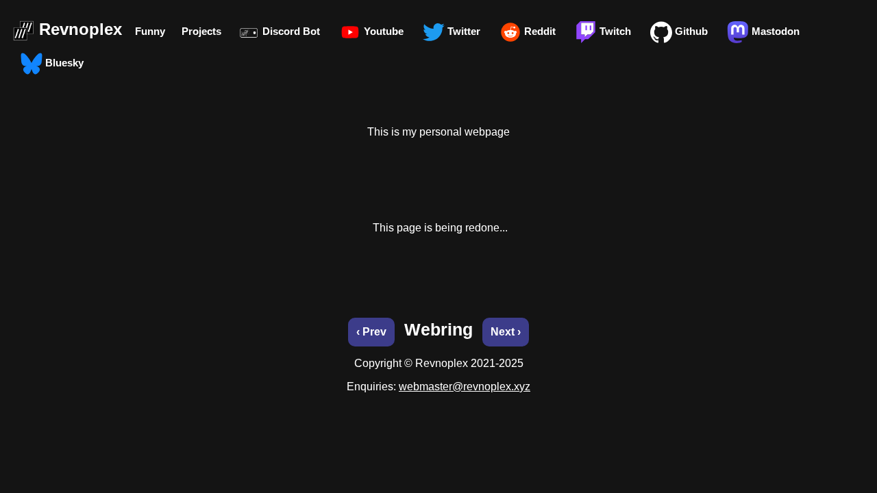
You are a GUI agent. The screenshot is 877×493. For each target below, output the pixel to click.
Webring (438, 329)
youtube (382, 31)
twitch (614, 31)
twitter (462, 31)
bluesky (63, 62)
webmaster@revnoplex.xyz (464, 386)
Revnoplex (80, 29)
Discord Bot (290, 31)
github (690, 31)
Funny (150, 31)
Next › (506, 332)
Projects (201, 31)
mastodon (774, 31)
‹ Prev (371, 332)
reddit (538, 31)
